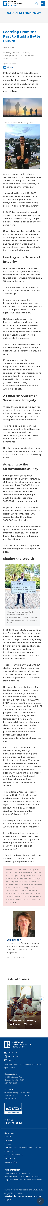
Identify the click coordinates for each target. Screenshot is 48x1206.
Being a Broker (12, 52)
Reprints (7, 1144)
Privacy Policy (9, 1151)
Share (10, 67)
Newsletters (9, 1133)
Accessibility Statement (13, 1155)
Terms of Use (9, 1158)
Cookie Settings (10, 1162)
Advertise (8, 1140)
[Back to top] (40, 1201)
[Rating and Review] (13, 1113)
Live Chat (12, 1060)
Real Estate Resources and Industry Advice (22, 1176)
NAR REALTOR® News (24, 13)
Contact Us (12, 1052)
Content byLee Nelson (16, 957)
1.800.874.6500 (14, 1056)
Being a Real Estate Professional (17, 1173)
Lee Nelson (11, 64)
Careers (7, 1137)
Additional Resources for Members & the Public (23, 1148)
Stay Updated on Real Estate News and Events (23, 1180)
